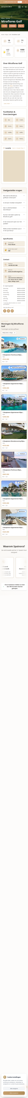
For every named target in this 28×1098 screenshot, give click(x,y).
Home (2, 34)
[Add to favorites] (17, 339)
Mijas (6, 34)
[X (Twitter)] (12, 310)
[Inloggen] (22, 6)
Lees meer (7, 103)
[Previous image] (3, 344)
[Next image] (24, 344)
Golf (10, 34)
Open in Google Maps (18, 148)
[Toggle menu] (25, 6)
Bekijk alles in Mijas (8, 332)
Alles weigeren (14, 1088)
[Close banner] (26, 2)
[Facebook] (4, 310)
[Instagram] (8, 310)
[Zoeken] (19, 6)
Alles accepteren (14, 1093)
